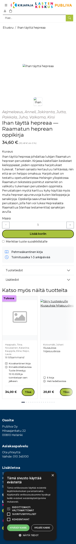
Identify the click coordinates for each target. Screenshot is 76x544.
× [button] (52, 475)
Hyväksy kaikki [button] (18, 527)
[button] (30, 535)
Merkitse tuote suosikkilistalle (27, 241)
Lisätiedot (12, 279)
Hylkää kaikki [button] (42, 527)
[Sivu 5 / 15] (32, 402)
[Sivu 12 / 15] (47, 402)
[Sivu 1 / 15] (23, 402)
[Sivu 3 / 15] (28, 402)
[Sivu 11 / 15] (45, 402)
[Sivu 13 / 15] (49, 402)
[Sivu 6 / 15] (35, 402)
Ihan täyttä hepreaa (31, 27)
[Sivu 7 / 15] (37, 402)
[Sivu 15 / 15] (54, 402)
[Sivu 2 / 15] (26, 402)
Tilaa (28, 392)
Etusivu (8, 27)
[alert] (30, 506)
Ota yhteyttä (11, 452)
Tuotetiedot (14, 270)
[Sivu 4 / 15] (30, 402)
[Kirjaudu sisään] (5, 11)
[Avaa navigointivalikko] (6, 5)
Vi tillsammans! (14, 357)
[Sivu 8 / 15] (39, 402)
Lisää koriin (38, 233)
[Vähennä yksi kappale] (6, 225)
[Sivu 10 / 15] (43, 402)
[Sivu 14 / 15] (51, 402)
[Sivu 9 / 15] (41, 402)
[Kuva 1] (38, 101)
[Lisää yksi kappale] (70, 225)
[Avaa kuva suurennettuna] (38, 66)
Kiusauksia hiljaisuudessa (51, 349)
